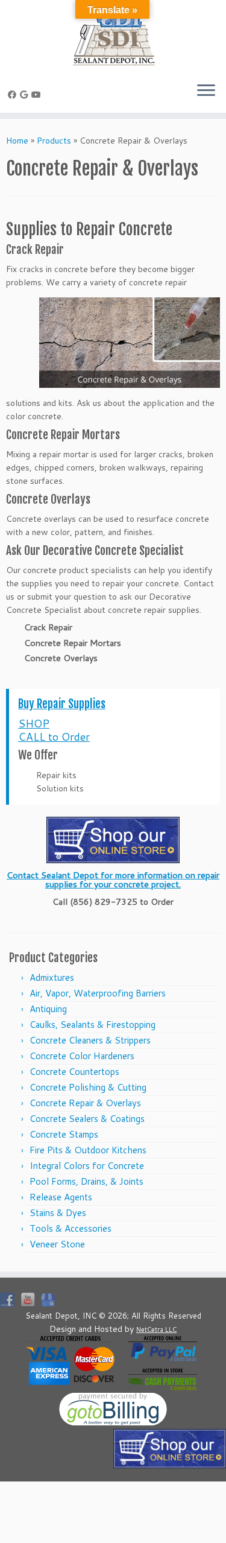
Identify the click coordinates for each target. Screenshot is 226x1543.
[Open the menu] (206, 91)
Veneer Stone (57, 1244)
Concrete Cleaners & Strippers (90, 1040)
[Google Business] (25, 95)
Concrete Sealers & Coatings (87, 1118)
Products (54, 141)
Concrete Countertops (74, 1071)
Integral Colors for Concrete (87, 1165)
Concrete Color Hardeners (82, 1056)
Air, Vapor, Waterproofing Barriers (98, 993)
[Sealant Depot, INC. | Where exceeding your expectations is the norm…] (113, 36)
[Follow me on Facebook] (14, 95)
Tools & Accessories (70, 1228)
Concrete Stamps (64, 1134)
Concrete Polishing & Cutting (88, 1087)
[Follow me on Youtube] (38, 95)
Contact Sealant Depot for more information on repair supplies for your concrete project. (113, 879)
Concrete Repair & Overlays (85, 1103)
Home (17, 141)
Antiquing (48, 1009)
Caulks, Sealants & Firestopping (92, 1024)
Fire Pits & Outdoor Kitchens (88, 1150)
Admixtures (52, 977)
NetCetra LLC (156, 1329)
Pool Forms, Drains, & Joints (86, 1181)
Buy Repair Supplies (61, 704)
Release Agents (61, 1197)
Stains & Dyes (58, 1212)
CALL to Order (54, 736)
